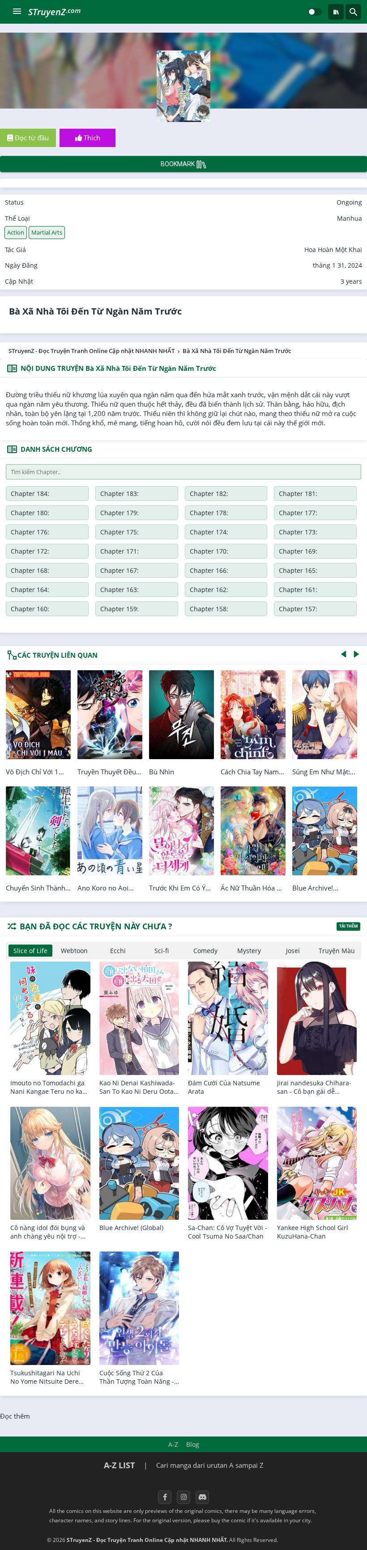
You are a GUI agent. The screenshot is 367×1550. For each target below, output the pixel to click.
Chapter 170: (209, 551)
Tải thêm (348, 926)
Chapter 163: (119, 589)
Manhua (349, 218)
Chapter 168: (30, 570)
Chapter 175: (119, 532)
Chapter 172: (30, 551)
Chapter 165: (298, 570)
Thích (91, 137)
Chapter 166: (209, 570)
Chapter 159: (119, 609)
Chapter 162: (209, 589)
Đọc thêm (15, 1415)
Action (15, 232)
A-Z (173, 1444)
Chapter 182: (209, 493)
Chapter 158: (209, 609)
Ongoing (349, 202)
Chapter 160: (30, 609)
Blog (192, 1444)
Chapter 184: (30, 493)
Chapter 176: (30, 532)
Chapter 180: (30, 512)
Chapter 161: (298, 589)
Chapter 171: (119, 551)
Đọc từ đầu (31, 137)
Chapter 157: (298, 609)
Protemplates (303, 1540)
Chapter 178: (209, 512)
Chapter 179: (119, 512)
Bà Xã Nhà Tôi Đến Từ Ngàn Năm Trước (95, 311)
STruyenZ (54, 12)
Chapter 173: (298, 532)
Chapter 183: (119, 493)
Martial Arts (46, 232)
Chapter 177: (298, 512)
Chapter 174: (209, 532)
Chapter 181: (298, 493)
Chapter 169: (298, 551)
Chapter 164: (30, 589)
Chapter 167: (119, 570)
